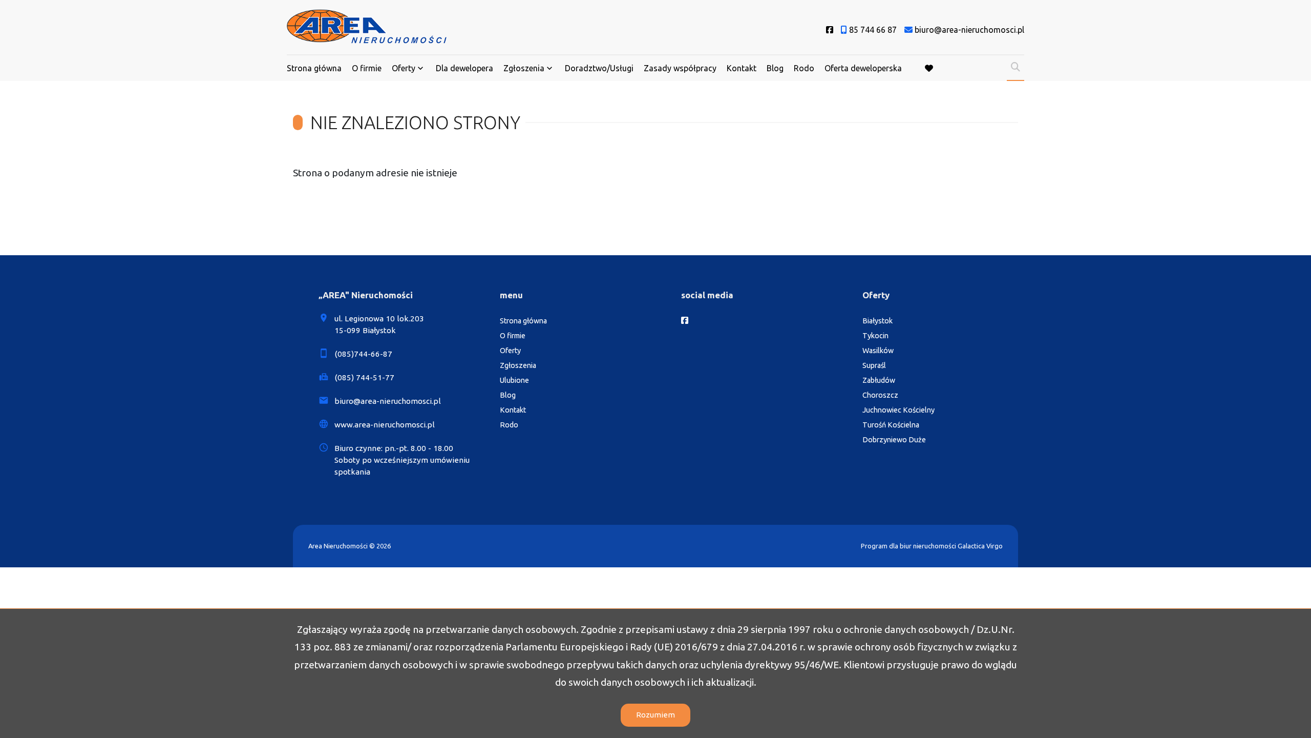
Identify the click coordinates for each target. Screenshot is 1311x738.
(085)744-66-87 (363, 354)
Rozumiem (655, 714)
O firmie (367, 68)
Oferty (403, 68)
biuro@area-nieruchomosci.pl (387, 401)
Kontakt (741, 68)
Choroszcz (880, 395)
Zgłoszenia (518, 365)
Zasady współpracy (680, 68)
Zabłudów (878, 380)
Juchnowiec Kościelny (898, 410)
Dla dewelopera (464, 68)
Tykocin (875, 336)
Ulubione (514, 380)
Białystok (877, 321)
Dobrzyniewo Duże (894, 440)
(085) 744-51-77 (364, 377)
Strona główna (314, 68)
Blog (775, 68)
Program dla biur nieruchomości (909, 545)
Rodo (804, 68)
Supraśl (874, 365)
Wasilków (878, 350)
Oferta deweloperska (863, 68)
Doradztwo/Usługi (599, 68)
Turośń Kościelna (890, 425)
